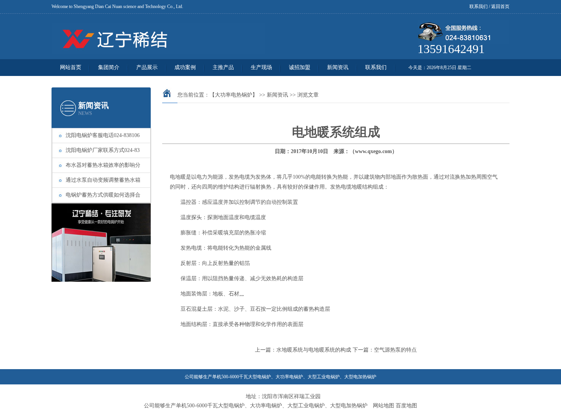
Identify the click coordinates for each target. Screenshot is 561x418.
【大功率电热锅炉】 (234, 95)
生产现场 (261, 67)
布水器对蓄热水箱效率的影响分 (103, 165)
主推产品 (223, 67)
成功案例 (185, 67)
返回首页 (500, 6)
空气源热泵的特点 (395, 350)
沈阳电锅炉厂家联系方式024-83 (103, 150)
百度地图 (406, 405)
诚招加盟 (299, 67)
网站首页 (70, 67)
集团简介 (108, 67)
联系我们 (478, 6)
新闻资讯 (337, 67)
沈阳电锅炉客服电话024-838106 (103, 135)
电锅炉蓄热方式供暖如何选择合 (103, 195)
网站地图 (383, 405)
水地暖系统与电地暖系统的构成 (313, 350)
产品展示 (147, 67)
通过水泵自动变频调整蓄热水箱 (103, 180)
